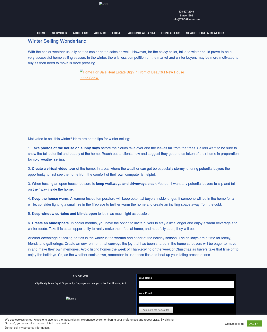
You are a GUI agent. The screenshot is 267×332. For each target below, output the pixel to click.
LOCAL (117, 33)
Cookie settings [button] (234, 323)
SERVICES (59, 33)
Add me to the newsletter (156, 309)
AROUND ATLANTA (141, 33)
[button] (254, 33)
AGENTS (100, 33)
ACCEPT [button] (254, 323)
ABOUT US (80, 33)
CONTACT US (170, 33)
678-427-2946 (186, 11)
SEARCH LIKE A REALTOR (205, 33)
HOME (41, 33)
